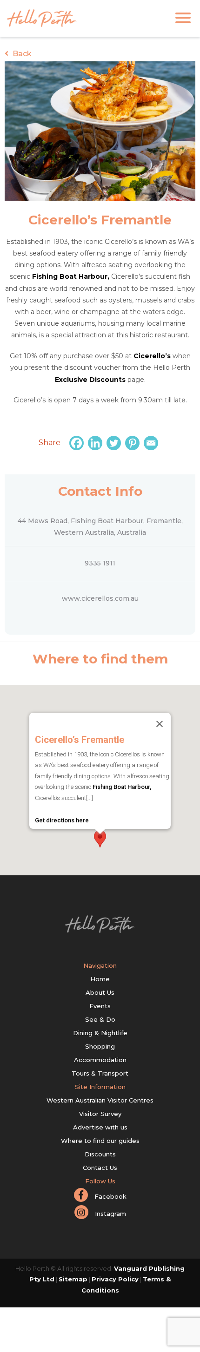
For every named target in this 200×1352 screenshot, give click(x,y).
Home (100, 979)
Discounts (100, 1154)
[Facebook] (77, 443)
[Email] (152, 443)
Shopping (100, 1046)
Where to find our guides (100, 1140)
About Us (100, 992)
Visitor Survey (100, 1113)
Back (21, 53)
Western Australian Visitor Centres (100, 1100)
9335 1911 (100, 563)
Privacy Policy (115, 1279)
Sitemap (73, 1279)
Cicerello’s (152, 356)
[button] (100, 839)
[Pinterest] (133, 443)
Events (100, 1006)
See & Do (100, 1019)
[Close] (159, 724)
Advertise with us (100, 1127)
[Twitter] (115, 443)
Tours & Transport (100, 1073)
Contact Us (100, 1167)
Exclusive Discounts (90, 379)
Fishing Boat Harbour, (70, 276)
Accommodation (100, 1059)
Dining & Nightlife (100, 1033)
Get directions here (62, 820)
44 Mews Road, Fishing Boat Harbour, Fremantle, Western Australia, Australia (100, 527)
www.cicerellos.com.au (100, 598)
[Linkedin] (96, 443)
